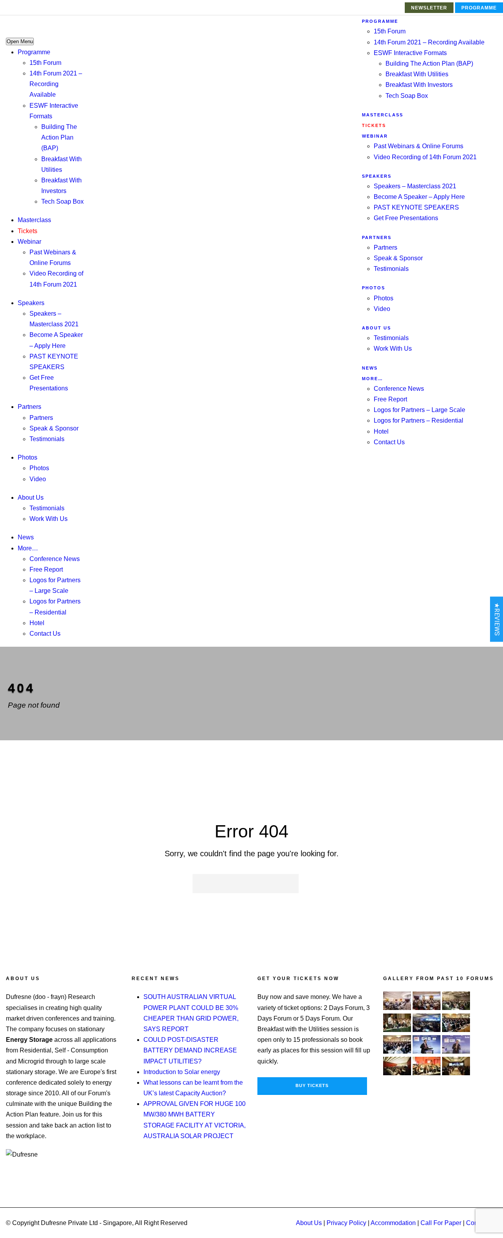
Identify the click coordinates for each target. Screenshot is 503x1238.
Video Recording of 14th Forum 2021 (425, 157)
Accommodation (393, 1223)
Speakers (31, 303)
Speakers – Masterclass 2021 (415, 186)
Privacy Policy (346, 1223)
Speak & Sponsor (54, 428)
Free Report (46, 569)
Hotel (36, 623)
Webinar (29, 241)
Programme (479, 8)
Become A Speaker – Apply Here (419, 196)
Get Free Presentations (406, 218)
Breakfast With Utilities (417, 74)
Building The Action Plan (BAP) (59, 137)
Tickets (27, 231)
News (26, 537)
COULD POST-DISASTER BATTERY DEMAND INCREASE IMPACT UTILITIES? (190, 1050)
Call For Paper (440, 1223)
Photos (27, 457)
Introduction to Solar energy (181, 1072)
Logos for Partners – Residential (418, 420)
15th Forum (45, 62)
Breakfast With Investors (419, 84)
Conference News (54, 559)
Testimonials (46, 439)
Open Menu (20, 41)
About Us (31, 497)
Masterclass (34, 220)
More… (28, 548)
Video (37, 479)
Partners (29, 406)
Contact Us (45, 633)
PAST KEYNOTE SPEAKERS (416, 207)
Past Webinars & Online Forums (418, 146)
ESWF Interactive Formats (410, 53)
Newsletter (429, 8)
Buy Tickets (312, 1085)
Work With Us (48, 518)
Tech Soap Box (62, 201)
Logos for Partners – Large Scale (419, 410)
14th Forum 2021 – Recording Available (55, 84)
